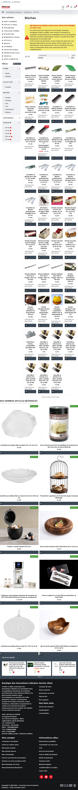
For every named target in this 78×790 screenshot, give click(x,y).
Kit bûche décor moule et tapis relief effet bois (44, 210)
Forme (5, 68)
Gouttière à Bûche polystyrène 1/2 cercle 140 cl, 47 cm (57, 178)
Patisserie (27, 12)
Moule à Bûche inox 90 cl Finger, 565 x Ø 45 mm (43, 276)
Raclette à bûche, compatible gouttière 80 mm (30, 345)
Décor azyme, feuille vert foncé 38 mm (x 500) (57, 78)
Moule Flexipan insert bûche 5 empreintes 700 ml (43, 310)
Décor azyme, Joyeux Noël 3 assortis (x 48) (43, 108)
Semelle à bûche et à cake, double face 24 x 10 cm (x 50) (57, 345)
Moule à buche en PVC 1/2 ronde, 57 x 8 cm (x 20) (57, 210)
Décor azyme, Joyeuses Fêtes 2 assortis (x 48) (30, 109)
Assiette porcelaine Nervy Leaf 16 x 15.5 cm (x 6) (19, 646)
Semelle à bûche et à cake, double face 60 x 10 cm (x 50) (57, 378)
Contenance (8, 118)
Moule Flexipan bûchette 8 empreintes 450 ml (70, 277)
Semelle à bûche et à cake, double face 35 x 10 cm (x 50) (30, 378)
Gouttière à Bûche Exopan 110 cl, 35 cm (30, 140)
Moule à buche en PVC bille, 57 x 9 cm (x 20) (70, 210)
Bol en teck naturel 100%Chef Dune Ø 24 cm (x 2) (59, 546)
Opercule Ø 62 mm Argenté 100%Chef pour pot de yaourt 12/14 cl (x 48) (67, 665)
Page (73, 55)
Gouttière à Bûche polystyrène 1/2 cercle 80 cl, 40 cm (44, 178)
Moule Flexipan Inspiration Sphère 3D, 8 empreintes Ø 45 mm (57, 311)
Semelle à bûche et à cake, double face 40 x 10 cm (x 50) (44, 378)
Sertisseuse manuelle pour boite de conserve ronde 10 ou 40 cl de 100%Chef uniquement (17, 665)
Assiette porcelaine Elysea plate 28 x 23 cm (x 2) (19, 445)
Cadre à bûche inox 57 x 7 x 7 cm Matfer (30, 77)
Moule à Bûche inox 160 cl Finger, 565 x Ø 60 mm (57, 276)
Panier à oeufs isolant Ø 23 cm (19, 546)
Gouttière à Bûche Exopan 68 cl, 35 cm (57, 108)
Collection (8, 82)
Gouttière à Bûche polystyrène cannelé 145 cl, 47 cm (70, 178)
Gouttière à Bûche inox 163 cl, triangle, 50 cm (70, 140)
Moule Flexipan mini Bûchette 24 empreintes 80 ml (70, 310)
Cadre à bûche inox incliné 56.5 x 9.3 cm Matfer (43, 78)
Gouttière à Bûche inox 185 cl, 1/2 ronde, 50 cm (30, 177)
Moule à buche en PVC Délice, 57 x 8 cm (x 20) (30, 243)
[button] (36, 676)
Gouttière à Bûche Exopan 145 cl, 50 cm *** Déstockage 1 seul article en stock (43, 143)
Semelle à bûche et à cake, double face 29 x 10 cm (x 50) (70, 345)
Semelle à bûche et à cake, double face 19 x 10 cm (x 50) (44, 345)
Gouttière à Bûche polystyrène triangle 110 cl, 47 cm (30, 211)
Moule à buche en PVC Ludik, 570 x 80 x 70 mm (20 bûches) (43, 244)
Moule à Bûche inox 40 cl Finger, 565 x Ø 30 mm (30, 276)
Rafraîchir (17, 63)
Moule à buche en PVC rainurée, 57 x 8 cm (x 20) (57, 243)
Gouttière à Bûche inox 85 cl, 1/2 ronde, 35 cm (57, 140)
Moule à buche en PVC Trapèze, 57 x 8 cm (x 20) (70, 243)
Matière (6, 92)
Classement (42, 55)
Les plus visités (8, 657)
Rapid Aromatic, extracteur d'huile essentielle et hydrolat (42, 664)
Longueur (7, 122)
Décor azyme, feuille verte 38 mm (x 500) (70, 77)
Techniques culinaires (14, 12)
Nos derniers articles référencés (18, 401)
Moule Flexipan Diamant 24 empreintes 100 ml (30, 310)
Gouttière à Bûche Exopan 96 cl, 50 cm (70, 108)
